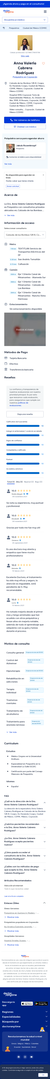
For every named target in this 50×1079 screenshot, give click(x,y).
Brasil (34, 1047)
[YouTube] (31, 1057)
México (27, 1043)
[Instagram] (25, 1057)
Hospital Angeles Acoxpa (15, 940)
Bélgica (21, 1043)
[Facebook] (19, 1057)
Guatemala (26, 1047)
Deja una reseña (25, 414)
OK (43, 1075)
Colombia (35, 1043)
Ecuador (17, 1047)
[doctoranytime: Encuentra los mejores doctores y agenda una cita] (3, 27)
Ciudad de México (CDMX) (35, 28)
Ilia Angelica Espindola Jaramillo (18, 926)
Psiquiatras (14, 28)
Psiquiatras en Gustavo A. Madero (19, 913)
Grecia (14, 1043)
